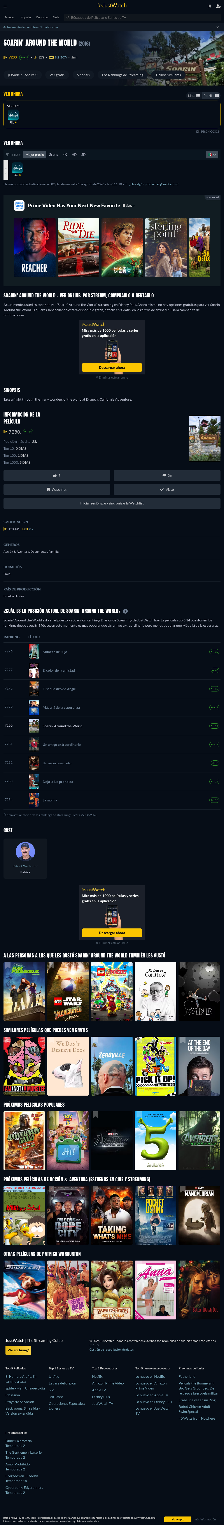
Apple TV (99, 1390)
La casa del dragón (62, 1383)
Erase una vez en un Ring (197, 1400)
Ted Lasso (56, 1397)
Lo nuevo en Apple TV (151, 1395)
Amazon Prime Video (108, 1383)
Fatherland (187, 1376)
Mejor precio (35, 154)
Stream (13, 106)
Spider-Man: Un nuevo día (25, 1388)
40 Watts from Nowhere (197, 1418)
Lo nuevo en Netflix (150, 1376)
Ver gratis (57, 75)
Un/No (54, 1376)
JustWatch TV (102, 1403)
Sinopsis (83, 75)
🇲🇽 (210, 154)
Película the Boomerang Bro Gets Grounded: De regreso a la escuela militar (198, 1388)
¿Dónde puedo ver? (22, 75)
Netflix (97, 1376)
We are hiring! (18, 1350)
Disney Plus (101, 1397)
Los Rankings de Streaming (122, 75)
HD (74, 154)
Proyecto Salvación (19, 1402)
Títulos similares (168, 75)
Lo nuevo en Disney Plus (153, 1402)
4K (65, 154)
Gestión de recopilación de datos (111, 1349)
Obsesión (12, 1395)
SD (83, 154)
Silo (51, 1390)
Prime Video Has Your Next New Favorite (74, 205)
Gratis (53, 154)
